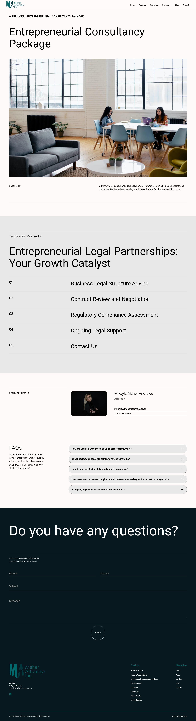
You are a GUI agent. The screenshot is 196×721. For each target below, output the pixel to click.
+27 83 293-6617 (122, 413)
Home (132, 5)
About (178, 675)
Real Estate (154, 5)
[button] (166, 5)
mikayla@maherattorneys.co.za (130, 408)
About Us (142, 5)
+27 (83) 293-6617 (15, 686)
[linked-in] (10, 694)
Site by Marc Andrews (179, 716)
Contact (186, 5)
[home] (15, 4)
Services (179, 679)
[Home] (27, 671)
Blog (177, 5)
